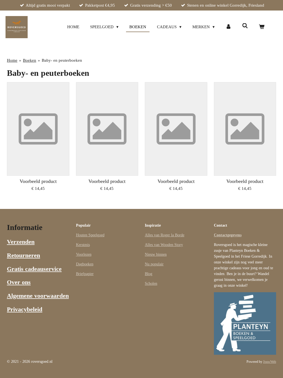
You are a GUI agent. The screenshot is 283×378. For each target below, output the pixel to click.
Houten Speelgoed (90, 235)
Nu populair (154, 264)
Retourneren (23, 255)
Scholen (151, 283)
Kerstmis (83, 245)
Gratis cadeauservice (34, 268)
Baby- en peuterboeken (62, 60)
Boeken (29, 60)
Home (12, 60)
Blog (148, 274)
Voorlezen (83, 254)
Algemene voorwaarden (38, 295)
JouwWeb (269, 362)
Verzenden (21, 241)
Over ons (19, 282)
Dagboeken (84, 264)
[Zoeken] (245, 26)
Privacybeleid (24, 309)
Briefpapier (85, 274)
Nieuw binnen (156, 254)
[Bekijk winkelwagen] (261, 27)
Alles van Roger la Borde (164, 235)
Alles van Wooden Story (164, 245)
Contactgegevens (228, 235)
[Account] (228, 27)
